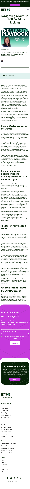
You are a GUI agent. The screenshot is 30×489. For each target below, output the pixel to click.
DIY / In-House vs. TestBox (8, 443)
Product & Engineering (7, 436)
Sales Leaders (5, 425)
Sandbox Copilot (5, 417)
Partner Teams (5, 434)
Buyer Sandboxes (6, 415)
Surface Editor (5, 410)
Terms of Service (6, 467)
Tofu (25, 113)
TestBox (12, 482)
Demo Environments (6, 408)
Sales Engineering (6, 427)
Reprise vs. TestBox (6, 450)
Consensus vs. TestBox (7, 453)
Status (2, 471)
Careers (3, 462)
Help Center (4, 469)
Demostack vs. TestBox (7, 448)
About (2, 460)
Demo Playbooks (5, 413)
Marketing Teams (6, 431)
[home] (5, 9)
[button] (27, 9)
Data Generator (5, 406)
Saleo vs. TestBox (6, 446)
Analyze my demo (15, 5)
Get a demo (15, 379)
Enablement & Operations (8, 429)
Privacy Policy (5, 464)
